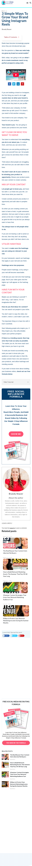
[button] (27, 2)
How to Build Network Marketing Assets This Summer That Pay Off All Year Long (15, 574)
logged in (12, 528)
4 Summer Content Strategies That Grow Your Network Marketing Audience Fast (14, 597)
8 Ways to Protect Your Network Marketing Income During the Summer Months (16, 620)
